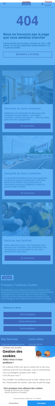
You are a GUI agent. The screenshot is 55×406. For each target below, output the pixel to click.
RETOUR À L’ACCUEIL (27, 54)
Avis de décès (35, 344)
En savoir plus (27, 126)
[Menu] (4, 4)
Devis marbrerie (27, 329)
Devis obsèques (27, 315)
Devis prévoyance (27, 322)
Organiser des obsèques (12, 344)
